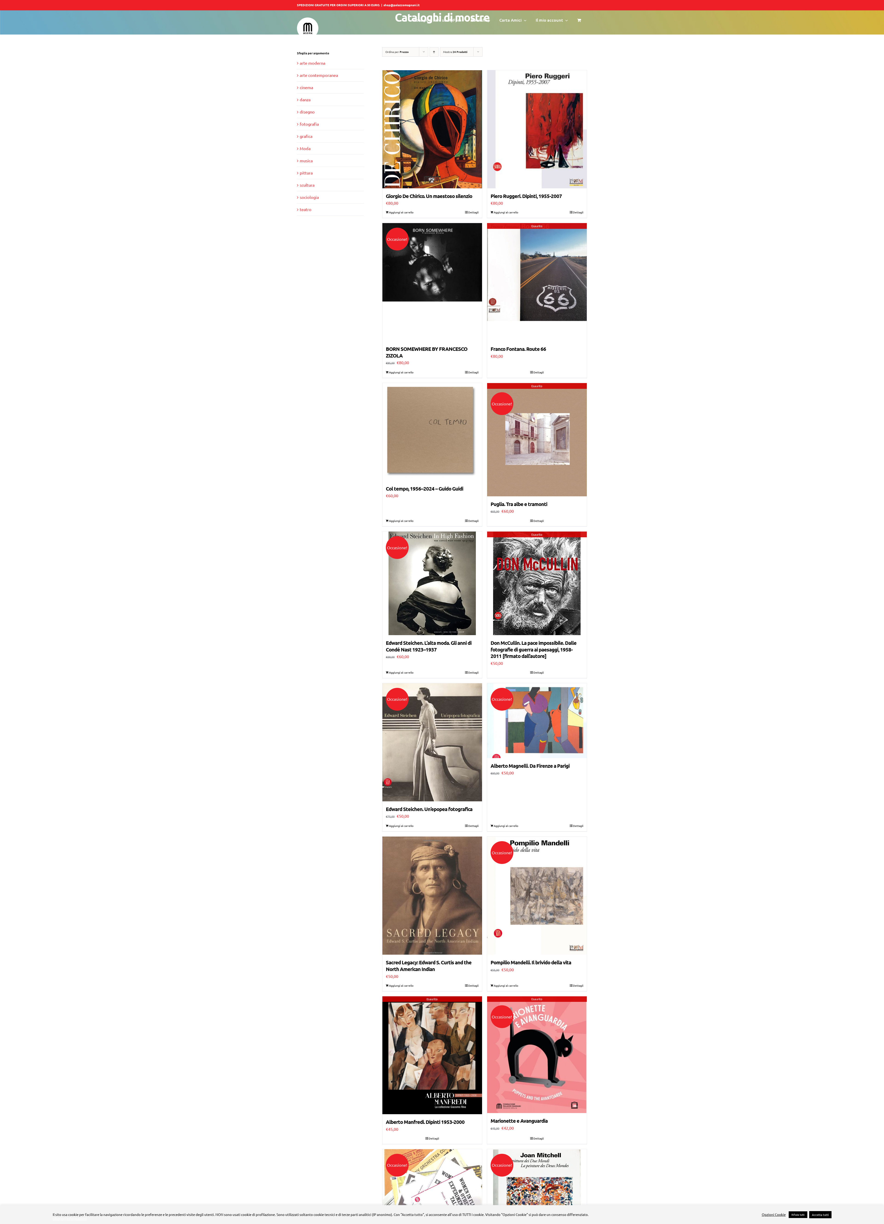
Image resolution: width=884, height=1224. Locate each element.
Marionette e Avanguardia (519, 1121)
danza (305, 99)
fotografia (309, 124)
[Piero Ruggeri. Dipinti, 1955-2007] (537, 129)
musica (306, 160)
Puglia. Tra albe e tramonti (519, 504)
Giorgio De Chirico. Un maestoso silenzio (429, 196)
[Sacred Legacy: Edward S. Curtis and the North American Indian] (432, 896)
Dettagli (473, 212)
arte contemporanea (319, 75)
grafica (306, 136)
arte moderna (312, 63)
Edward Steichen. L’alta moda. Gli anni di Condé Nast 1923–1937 (428, 646)
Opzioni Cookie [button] (774, 1214)
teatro (305, 209)
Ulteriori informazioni (70, 1219)
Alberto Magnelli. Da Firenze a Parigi (530, 766)
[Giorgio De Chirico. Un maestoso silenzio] (432, 129)
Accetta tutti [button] (820, 1215)
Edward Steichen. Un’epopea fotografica (429, 809)
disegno (307, 111)
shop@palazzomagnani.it (402, 5)
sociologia (309, 197)
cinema (306, 87)
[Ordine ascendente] (434, 52)
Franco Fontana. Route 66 (518, 349)
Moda (305, 148)
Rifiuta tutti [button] (798, 1214)
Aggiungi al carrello (401, 212)
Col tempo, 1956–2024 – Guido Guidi (424, 489)
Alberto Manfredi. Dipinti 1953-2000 (425, 1122)
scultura (307, 185)
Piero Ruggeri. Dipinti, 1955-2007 (526, 196)
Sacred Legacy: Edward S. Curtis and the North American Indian (428, 965)
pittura (306, 172)
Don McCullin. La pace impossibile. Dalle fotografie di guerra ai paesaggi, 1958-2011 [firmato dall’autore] (533, 649)
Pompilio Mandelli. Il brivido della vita (531, 962)
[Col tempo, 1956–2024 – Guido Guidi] (432, 432)
